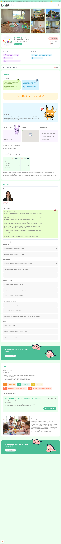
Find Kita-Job (39, 5)
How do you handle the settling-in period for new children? (16, 269)
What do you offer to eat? (9, 325)
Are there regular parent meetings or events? (13, 284)
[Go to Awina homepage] (5, 5)
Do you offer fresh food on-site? (10, 337)
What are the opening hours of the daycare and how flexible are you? (18, 263)
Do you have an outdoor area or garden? (12, 310)
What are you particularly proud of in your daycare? (15, 254)
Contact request (18, 44)
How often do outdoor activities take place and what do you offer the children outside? (22, 316)
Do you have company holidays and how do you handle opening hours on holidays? (21, 275)
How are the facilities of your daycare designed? (14, 305)
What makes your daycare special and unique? (14, 248)
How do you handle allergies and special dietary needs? (15, 331)
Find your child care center (31, 5)
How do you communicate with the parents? (13, 295)
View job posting (48, 408)
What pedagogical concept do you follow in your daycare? (16, 290)
